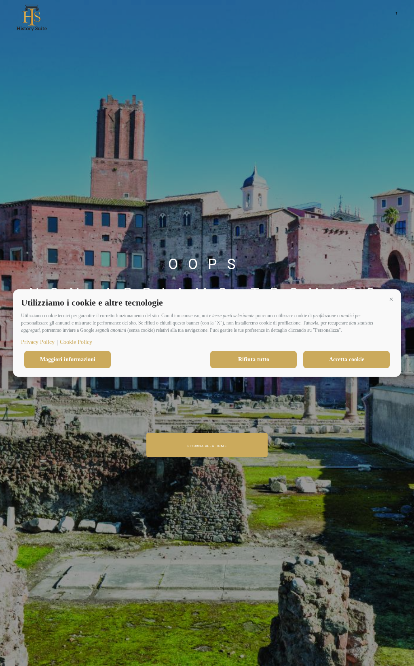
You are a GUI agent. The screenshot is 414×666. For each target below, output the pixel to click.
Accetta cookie (346, 359)
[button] (391, 299)
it (395, 13)
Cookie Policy (76, 342)
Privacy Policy (38, 342)
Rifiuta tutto (253, 359)
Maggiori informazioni (67, 359)
